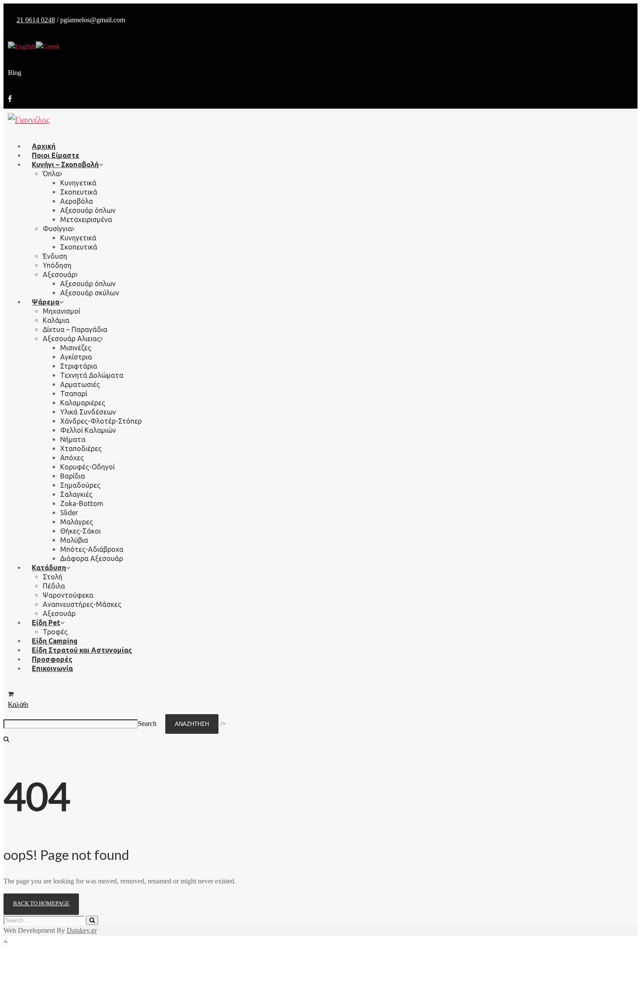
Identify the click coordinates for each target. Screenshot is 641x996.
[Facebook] (10, 99)
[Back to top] (5, 941)
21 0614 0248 (36, 20)
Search (147, 723)
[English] (22, 46)
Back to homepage (41, 903)
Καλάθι (18, 704)
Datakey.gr (82, 930)
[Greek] (48, 46)
